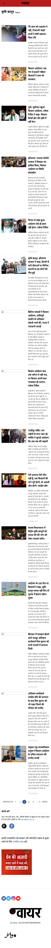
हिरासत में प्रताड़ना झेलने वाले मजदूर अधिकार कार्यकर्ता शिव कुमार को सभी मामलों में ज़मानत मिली (38, 641)
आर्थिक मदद (18, 842)
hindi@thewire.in (27, 819)
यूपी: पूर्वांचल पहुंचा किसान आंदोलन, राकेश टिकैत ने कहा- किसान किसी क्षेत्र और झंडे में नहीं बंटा (38, 114)
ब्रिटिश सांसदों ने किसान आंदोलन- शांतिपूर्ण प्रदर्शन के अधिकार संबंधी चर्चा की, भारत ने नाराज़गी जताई (38, 319)
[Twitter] (8, 898)
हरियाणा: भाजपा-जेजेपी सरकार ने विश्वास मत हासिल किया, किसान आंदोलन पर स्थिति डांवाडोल (38, 165)
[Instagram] (13, 898)
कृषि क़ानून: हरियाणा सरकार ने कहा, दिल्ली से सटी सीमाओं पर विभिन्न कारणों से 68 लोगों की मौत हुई (38, 265)
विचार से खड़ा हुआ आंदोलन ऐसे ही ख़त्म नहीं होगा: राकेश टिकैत (38, 224)
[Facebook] (3, 898)
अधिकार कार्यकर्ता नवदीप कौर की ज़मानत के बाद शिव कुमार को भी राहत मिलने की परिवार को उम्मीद (38, 701)
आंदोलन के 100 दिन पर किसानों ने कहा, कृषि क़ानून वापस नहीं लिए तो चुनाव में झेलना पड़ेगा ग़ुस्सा (38, 590)
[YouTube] (18, 898)
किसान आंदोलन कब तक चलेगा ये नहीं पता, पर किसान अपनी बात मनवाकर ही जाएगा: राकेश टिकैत (37, 378)
